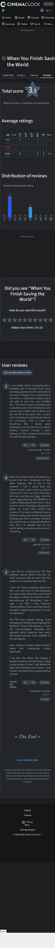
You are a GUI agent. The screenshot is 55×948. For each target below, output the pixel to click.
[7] (35, 321)
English (27, 810)
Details (21, 75)
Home (8, 17)
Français (27, 815)
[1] (4, 321)
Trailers (24, 24)
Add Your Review (27, 760)
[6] (30, 321)
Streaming (49, 17)
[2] (9, 321)
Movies (21, 17)
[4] (19, 321)
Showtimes (8, 75)
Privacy (29, 822)
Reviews (47, 75)
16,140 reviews (43, 458)
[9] (45, 321)
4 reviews (45, 699)
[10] (50, 321)
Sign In (47, 10)
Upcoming (10, 24)
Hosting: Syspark (27, 830)
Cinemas (35, 17)
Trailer (34, 75)
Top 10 (37, 24)
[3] (14, 321)
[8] (40, 321)
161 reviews (44, 552)
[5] (25, 321)
